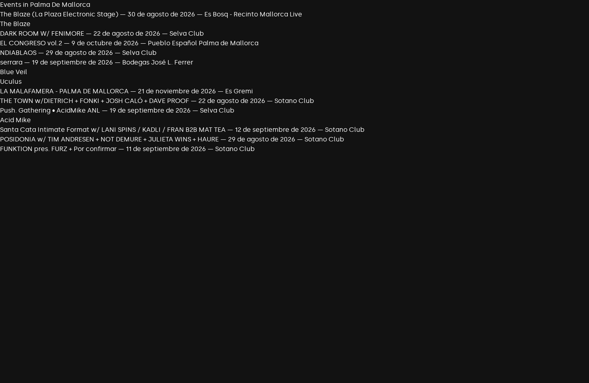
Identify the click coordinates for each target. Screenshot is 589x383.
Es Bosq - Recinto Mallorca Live (253, 14)
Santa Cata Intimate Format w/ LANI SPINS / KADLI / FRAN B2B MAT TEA (113, 129)
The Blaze (15, 24)
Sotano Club (294, 101)
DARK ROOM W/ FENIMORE (43, 33)
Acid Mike (15, 120)
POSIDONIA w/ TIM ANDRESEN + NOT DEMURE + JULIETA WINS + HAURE (110, 139)
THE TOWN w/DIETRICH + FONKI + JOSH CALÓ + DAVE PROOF (95, 101)
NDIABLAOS (18, 52)
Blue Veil (13, 72)
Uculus (11, 81)
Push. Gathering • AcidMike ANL (50, 110)
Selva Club (186, 33)
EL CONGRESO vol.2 (31, 43)
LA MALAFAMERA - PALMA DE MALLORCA (64, 91)
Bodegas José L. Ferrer (157, 62)
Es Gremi (239, 91)
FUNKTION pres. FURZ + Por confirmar (59, 149)
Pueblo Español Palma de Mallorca (203, 43)
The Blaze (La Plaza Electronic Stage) (59, 14)
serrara (11, 62)
